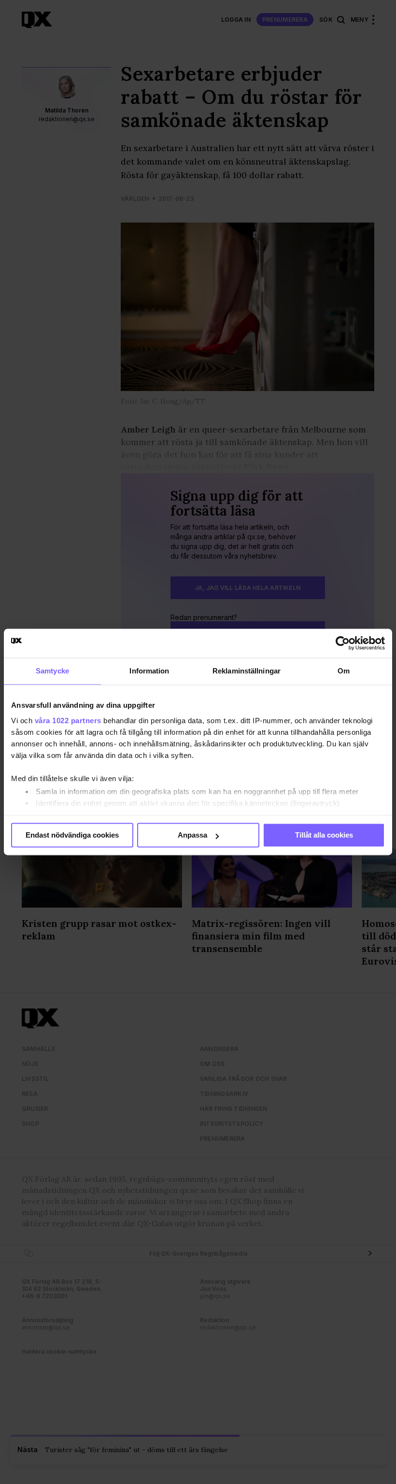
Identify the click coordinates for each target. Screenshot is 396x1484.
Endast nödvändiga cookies (72, 835)
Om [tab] (344, 671)
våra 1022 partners (68, 720)
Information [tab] (149, 671)
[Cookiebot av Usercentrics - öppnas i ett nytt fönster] (342, 643)
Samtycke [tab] (52, 671)
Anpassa (192, 835)
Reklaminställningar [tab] (246, 671)
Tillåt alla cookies (324, 835)
